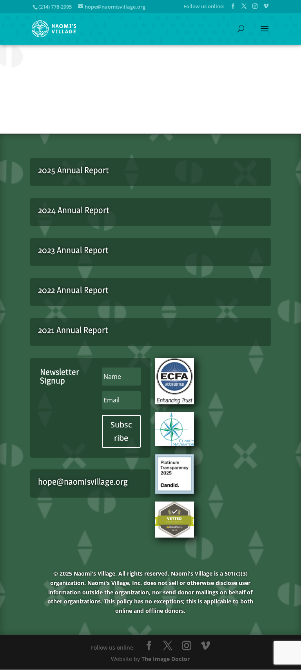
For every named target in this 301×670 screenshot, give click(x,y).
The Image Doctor (165, 659)
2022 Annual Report (73, 290)
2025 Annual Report (73, 170)
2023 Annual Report (73, 250)
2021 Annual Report (73, 330)
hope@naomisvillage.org (83, 481)
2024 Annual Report (73, 210)
